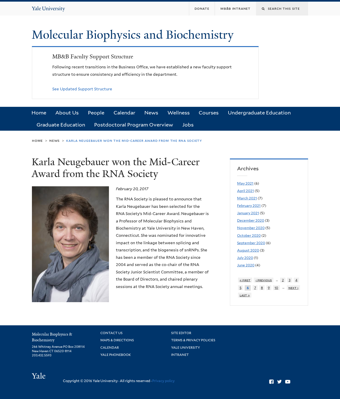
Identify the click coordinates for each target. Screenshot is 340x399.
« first (245, 280)
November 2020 (251, 228)
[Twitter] (279, 381)
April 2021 (245, 191)
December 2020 (250, 220)
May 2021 (245, 183)
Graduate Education (61, 125)
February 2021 (249, 205)
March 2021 (247, 198)
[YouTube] (287, 381)
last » (245, 295)
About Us (67, 113)
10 (276, 288)
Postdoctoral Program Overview (133, 125)
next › (293, 288)
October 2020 (249, 235)
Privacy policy (163, 381)
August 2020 (248, 250)
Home (38, 113)
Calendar (124, 113)
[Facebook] (271, 381)
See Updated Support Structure (82, 89)
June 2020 (245, 265)
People (96, 113)
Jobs (188, 125)
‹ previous (264, 280)
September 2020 (251, 243)
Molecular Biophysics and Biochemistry (134, 34)
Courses (209, 113)
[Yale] (39, 376)
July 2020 (245, 258)
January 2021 (248, 213)
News (151, 113)
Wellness (178, 113)
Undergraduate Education (259, 113)
